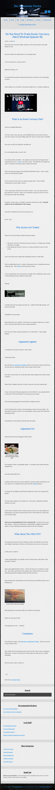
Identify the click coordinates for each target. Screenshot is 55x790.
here (19, 162)
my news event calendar (19, 365)
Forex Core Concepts (8, 749)
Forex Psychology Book (9, 729)
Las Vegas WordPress (45, 787)
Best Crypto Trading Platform (10, 709)
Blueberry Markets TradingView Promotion (14, 735)
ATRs (18, 266)
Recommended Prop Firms (9, 726)
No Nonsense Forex (27, 6)
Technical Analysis (8, 752)
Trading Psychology (8, 758)
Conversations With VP (9, 732)
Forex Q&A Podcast (15, 680)
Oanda (35, 484)
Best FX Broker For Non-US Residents (12, 712)
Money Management (8, 755)
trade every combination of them (29, 641)
